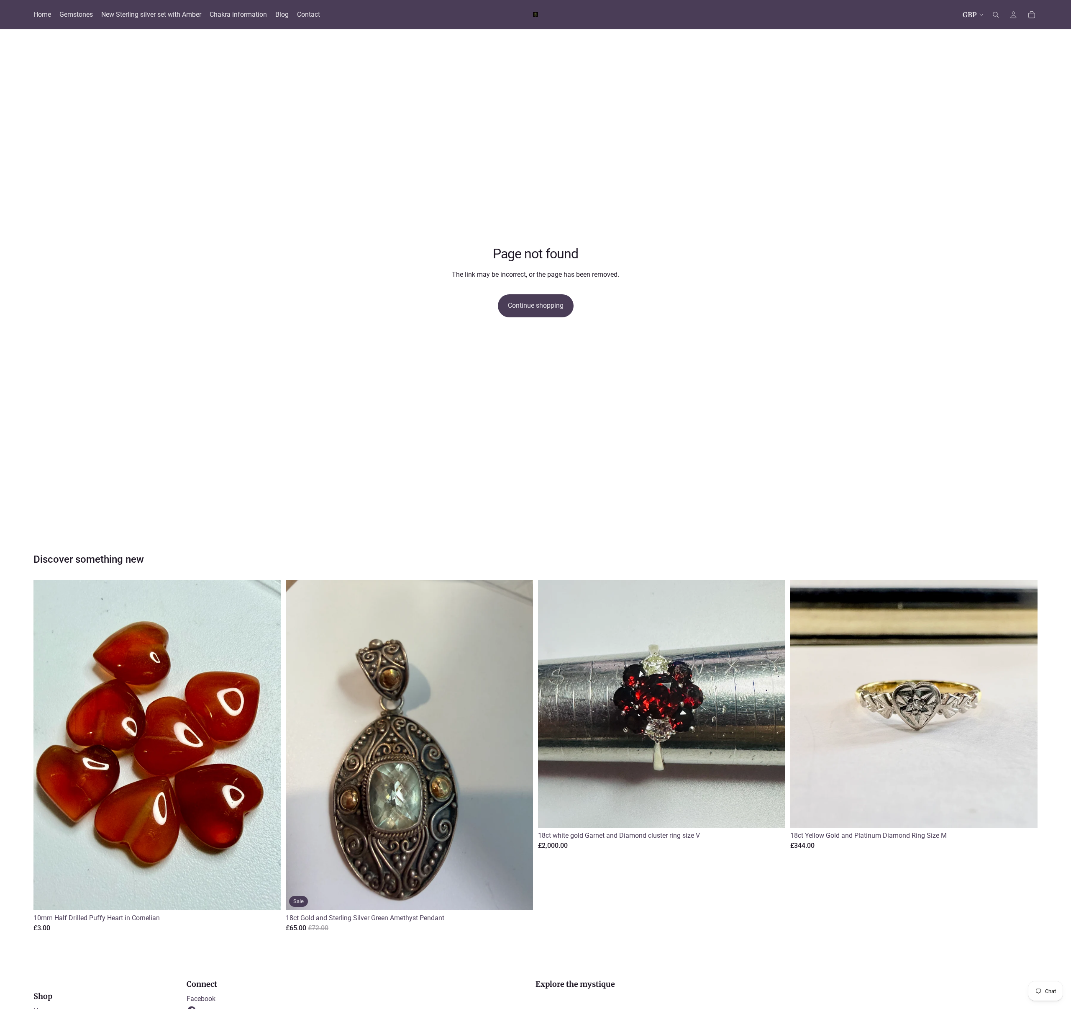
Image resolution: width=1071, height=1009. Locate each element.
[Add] (267, 897)
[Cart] (1031, 14)
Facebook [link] (201, 999)
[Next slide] (772, 704)
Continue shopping (536, 305)
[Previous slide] (550, 704)
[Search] (995, 14)
